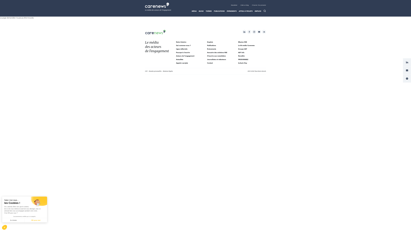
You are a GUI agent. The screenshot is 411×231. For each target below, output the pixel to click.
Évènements (232, 11)
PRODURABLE (243, 59)
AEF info (241, 52)
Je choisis (13, 220)
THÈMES (209, 11)
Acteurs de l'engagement (185, 56)
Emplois (258, 11)
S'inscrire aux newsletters (216, 56)
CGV (146, 71)
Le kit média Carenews (246, 45)
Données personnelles (155, 71)
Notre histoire (181, 42)
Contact (210, 63)
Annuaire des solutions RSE (217, 52)
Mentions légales (168, 71)
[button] (4, 227)
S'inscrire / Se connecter (259, 5)
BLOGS (201, 11)
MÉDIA (194, 11)
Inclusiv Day (242, 63)
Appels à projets (246, 11)
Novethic (241, 56)
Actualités (179, 59)
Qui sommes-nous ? (183, 45)
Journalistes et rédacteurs (216, 59)
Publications (219, 11)
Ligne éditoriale (181, 49)
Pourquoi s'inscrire (183, 52)
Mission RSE (242, 42)
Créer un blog (244, 5)
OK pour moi (35, 220)
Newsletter (234, 5)
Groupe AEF (242, 49)
